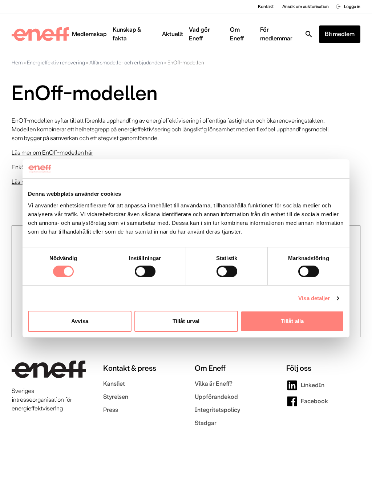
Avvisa (79, 321)
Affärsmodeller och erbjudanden (126, 62)
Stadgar (206, 423)
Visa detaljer (314, 298)
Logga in (348, 6)
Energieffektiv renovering (56, 62)
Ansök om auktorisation (305, 6)
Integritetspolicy (217, 410)
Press (110, 410)
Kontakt (266, 6)
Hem (17, 62)
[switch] (145, 271)
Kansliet (114, 383)
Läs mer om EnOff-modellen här (52, 152)
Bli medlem (340, 34)
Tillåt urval (186, 321)
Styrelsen (115, 397)
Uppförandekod (216, 397)
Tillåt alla (292, 321)
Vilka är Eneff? (213, 383)
